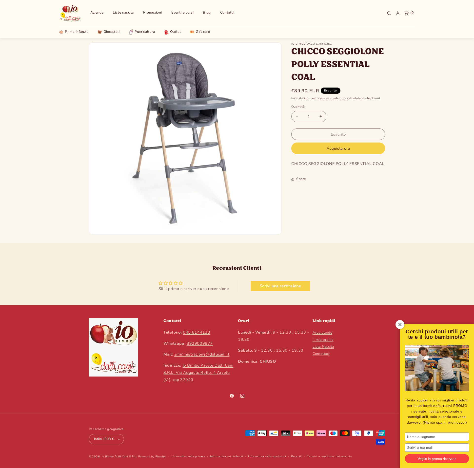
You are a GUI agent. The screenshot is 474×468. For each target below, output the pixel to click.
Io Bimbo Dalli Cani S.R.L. (119, 456)
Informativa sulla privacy (188, 456)
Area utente (322, 332)
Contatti (227, 12)
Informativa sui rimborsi (226, 456)
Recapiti (296, 456)
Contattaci (321, 353)
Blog (207, 12)
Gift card (203, 32)
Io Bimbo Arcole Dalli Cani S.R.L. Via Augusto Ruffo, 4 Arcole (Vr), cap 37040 (198, 372)
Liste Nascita (323, 346)
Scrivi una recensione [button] (280, 286)
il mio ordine (323, 339)
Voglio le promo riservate (437, 459)
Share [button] (301, 179)
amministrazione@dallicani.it (202, 354)
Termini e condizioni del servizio (329, 456)
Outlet (175, 31)
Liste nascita (123, 12)
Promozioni (152, 12)
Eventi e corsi (182, 12)
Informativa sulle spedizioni (267, 456)
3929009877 (200, 343)
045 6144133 (196, 332)
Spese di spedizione (331, 98)
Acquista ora (338, 148)
